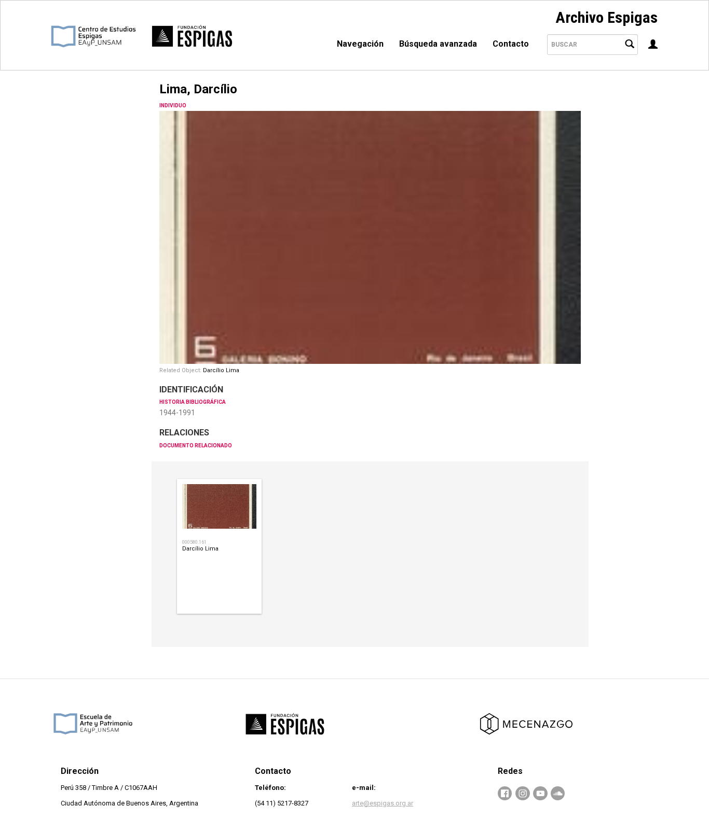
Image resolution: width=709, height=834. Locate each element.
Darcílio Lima (221, 370)
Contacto (511, 44)
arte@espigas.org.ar (382, 803)
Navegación (360, 44)
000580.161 (194, 542)
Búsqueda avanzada (438, 44)
